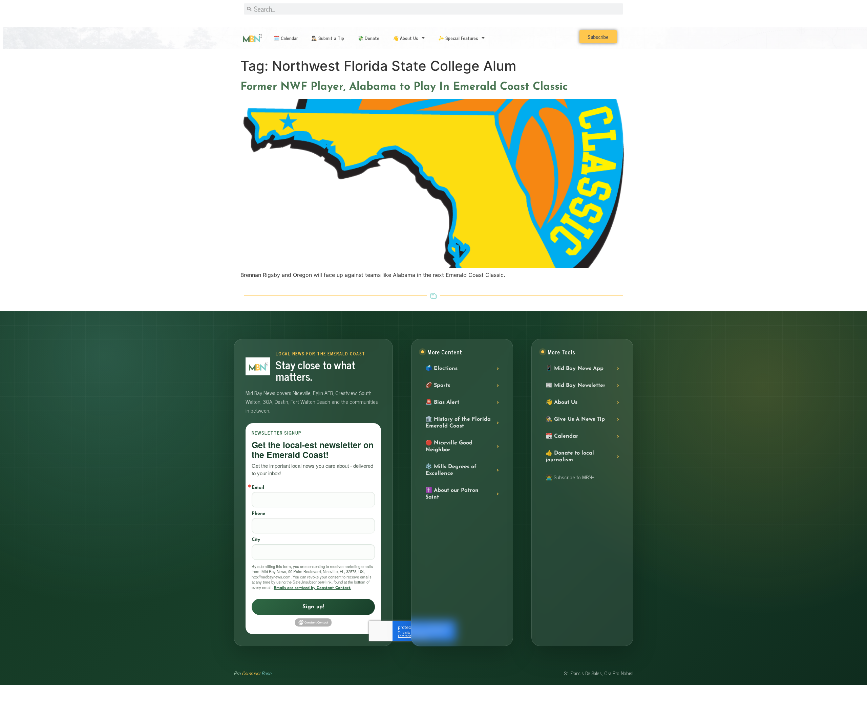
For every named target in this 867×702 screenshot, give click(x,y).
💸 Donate (368, 38)
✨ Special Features (458, 38)
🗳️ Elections (441, 368)
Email (258, 487)
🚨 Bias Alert (442, 402)
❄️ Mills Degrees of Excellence (451, 470)
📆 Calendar (562, 436)
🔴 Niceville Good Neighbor (448, 446)
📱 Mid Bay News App (575, 368)
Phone (258, 513)
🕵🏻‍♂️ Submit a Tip (327, 38)
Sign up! (313, 607)
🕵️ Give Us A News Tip (575, 419)
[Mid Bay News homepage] (258, 366)
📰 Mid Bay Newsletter (576, 385)
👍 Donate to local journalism (570, 457)
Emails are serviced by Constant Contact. (312, 588)
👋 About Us (405, 38)
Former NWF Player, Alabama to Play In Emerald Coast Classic (404, 87)
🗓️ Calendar (286, 38)
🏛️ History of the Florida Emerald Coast (458, 423)
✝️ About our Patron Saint (452, 494)
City (256, 540)
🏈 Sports (437, 385)
